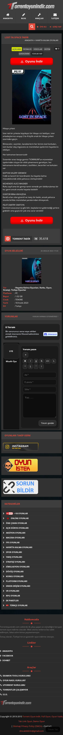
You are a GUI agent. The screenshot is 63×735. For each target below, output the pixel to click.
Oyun (49, 287)
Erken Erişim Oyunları (18, 586)
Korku (42, 287)
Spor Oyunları (14, 552)
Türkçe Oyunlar (18, 290)
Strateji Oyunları (15, 561)
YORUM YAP (37, 53)
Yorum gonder (47, 423)
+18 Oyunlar (17, 513)
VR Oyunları (12, 591)
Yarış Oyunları (14, 557)
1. (31, 366)
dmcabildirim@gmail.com (31, 731)
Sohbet (5, 660)
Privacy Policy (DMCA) (31, 726)
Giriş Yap (56, 26)
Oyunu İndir (34, 61)
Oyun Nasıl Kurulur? (14, 680)
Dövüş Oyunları (15, 571)
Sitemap (17, 726)
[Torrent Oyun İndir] (16, 704)
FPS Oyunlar (13, 542)
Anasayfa (7, 651)
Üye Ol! (43, 26)
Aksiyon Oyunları (15, 532)
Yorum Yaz (53, 729)
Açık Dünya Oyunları (17, 528)
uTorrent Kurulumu (13, 685)
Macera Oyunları (15, 537)
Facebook (7, 655)
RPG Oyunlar (13, 595)
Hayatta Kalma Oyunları (27, 287)
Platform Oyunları (16, 581)
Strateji (6, 290)
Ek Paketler (12, 600)
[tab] (17, 49)
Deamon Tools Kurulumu (16, 675)
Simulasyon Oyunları (18, 566)
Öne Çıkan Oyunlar (16, 523)
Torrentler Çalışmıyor (15, 689)
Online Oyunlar (19, 518)
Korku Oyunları (15, 576)
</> (47, 361)
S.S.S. (5, 694)
